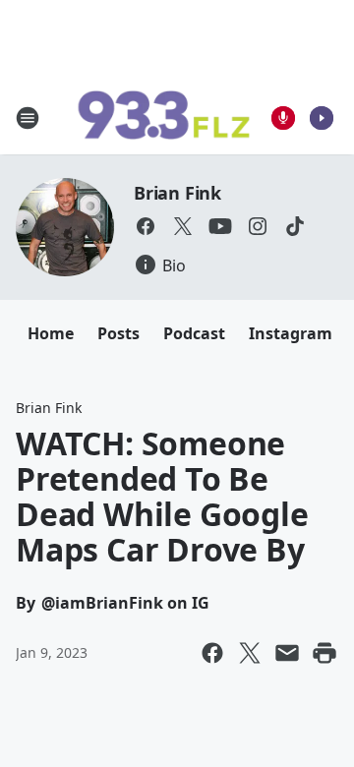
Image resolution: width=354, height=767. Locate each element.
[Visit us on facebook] (145, 226)
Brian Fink (177, 193)
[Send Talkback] (283, 118)
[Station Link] (163, 118)
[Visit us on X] (183, 226)
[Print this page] (324, 653)
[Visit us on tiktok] (295, 226)
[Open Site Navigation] (27, 118)
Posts (118, 333)
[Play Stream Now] (321, 118)
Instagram (290, 333)
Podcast (194, 333)
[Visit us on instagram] (257, 226)
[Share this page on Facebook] (212, 653)
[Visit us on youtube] (220, 226)
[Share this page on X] (250, 653)
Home (51, 333)
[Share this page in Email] (287, 653)
